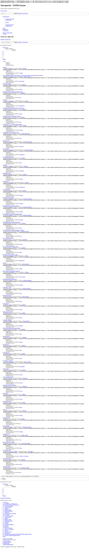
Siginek (10, 337)
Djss (9, 117)
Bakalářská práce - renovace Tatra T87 (11, 205)
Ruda (10, 158)
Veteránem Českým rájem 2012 (9, 385)
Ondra (10, 109)
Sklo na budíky (6, 425)
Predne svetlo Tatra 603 (8, 311)
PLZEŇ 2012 (6, 344)
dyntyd (10, 394)
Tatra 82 (5, 67)
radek (10, 247)
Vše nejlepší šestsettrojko (8, 156)
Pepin (10, 223)
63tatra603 (11, 166)
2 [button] (3, 52)
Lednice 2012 (6, 368)
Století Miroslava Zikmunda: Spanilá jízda (11, 222)
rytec (10, 435)
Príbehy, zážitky (27, 76)
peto (9, 467)
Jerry (10, 418)
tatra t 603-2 (5, 393)
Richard (10, 410)
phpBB (7, 546)
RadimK (10, 174)
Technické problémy (26, 133)
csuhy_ (10, 288)
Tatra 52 (5, 409)
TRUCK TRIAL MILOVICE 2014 (10, 246)
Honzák (10, 125)
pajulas (10, 264)
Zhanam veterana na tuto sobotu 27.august (12, 116)
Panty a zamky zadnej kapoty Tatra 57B (11, 271)
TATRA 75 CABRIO (13, 451)
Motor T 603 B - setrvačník (8, 442)
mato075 (10, 190)
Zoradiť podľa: (17, 476)
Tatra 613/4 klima (6, 466)
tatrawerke (11, 141)
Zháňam (24, 125)
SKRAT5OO (11, 182)
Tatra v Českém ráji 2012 (8, 377)
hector (10, 402)
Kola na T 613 (6, 140)
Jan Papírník (11, 361)
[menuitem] (10, 18)
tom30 (10, 296)
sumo (10, 329)
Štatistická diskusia (25, 231)
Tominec (10, 68)
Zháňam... (24, 84)
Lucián (10, 304)
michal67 (10, 198)
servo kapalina (6, 148)
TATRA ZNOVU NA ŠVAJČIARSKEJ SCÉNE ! (13, 230)
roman (10, 353)
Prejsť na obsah (4, 10)
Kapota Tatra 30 (6, 336)
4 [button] (3, 54)
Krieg (10, 443)
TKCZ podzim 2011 (7, 458)
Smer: (32, 476)
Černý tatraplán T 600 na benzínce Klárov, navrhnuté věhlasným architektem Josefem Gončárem (23, 75)
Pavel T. (10, 239)
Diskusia (27, 182)
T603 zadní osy (6, 352)
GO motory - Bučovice (8, 360)
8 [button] (3, 58)
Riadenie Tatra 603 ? (7, 295)
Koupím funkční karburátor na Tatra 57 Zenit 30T (13, 108)
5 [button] (3, 55)
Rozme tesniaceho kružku (8, 197)
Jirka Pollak (11, 76)
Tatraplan (5, 165)
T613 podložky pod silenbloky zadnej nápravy (12, 214)
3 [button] (3, 53)
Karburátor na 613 (7, 173)
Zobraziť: (4, 476)
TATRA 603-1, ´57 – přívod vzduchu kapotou (12, 124)
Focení (4, 262)
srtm (9, 92)
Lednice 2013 (6, 303)
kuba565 (10, 207)
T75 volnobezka (6, 189)
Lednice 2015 (6, 181)
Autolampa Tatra (6, 417)
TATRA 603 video (7, 450)
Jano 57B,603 (11, 272)
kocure (10, 313)
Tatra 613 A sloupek (7, 83)
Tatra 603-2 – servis (7, 287)
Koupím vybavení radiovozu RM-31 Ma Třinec (13, 91)
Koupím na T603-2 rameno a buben (10, 254)
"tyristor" (5, 99)
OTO (10, 231)
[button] (5, 47)
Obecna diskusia (25, 264)
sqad (9, 133)
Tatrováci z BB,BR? (7, 319)
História (24, 68)
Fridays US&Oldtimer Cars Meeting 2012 (11, 328)
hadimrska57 (11, 101)
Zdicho (10, 84)
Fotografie (25, 239)
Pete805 (10, 321)
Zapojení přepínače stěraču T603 (10, 279)
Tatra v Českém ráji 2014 (8, 238)
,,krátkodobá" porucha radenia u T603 (11, 132)
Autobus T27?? (6, 434)
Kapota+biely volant (7, 401)
